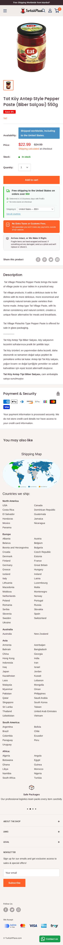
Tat (5, 118)
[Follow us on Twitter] (12, 909)
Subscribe (14, 882)
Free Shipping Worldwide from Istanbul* (31, 2)
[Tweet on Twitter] (51, 259)
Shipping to (11, 209)
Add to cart (31, 179)
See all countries (13, 214)
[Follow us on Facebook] (5, 909)
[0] (57, 11)
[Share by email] (57, 259)
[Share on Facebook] (38, 259)
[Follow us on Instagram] (18, 909)
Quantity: (8, 167)
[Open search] (43, 10)
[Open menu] (5, 10)
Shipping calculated (28, 148)
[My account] (50, 10)
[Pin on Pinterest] (44, 259)
